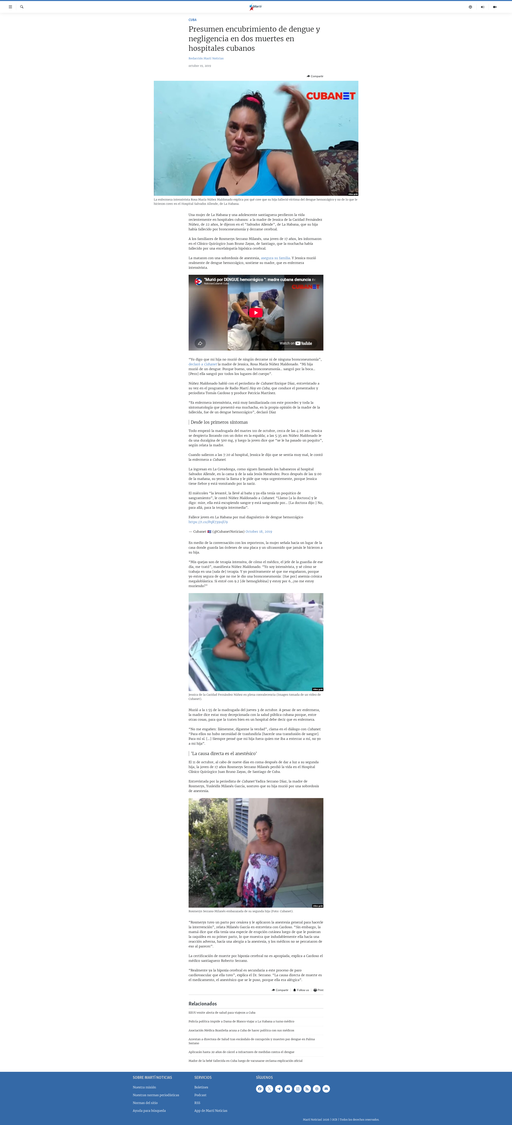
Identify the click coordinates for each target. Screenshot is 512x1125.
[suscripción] (326, 1089)
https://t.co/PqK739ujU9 (208, 522)
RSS (197, 1103)
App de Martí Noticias (210, 1111)
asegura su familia (275, 258)
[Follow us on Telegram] (279, 1089)
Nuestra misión (144, 1087)
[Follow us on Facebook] (260, 1089)
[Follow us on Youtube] (288, 1089)
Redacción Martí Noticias (206, 58)
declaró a (203, 364)
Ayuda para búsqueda (149, 1111)
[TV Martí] (495, 7)
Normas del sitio (145, 1103)
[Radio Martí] (483, 7)
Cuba (193, 20)
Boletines (201, 1087)
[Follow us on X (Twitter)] (269, 1089)
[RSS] (307, 1089)
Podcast (200, 1095)
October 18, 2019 (259, 532)
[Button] (315, 76)
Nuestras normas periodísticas (156, 1095)
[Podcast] (470, 7)
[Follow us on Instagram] (298, 1089)
